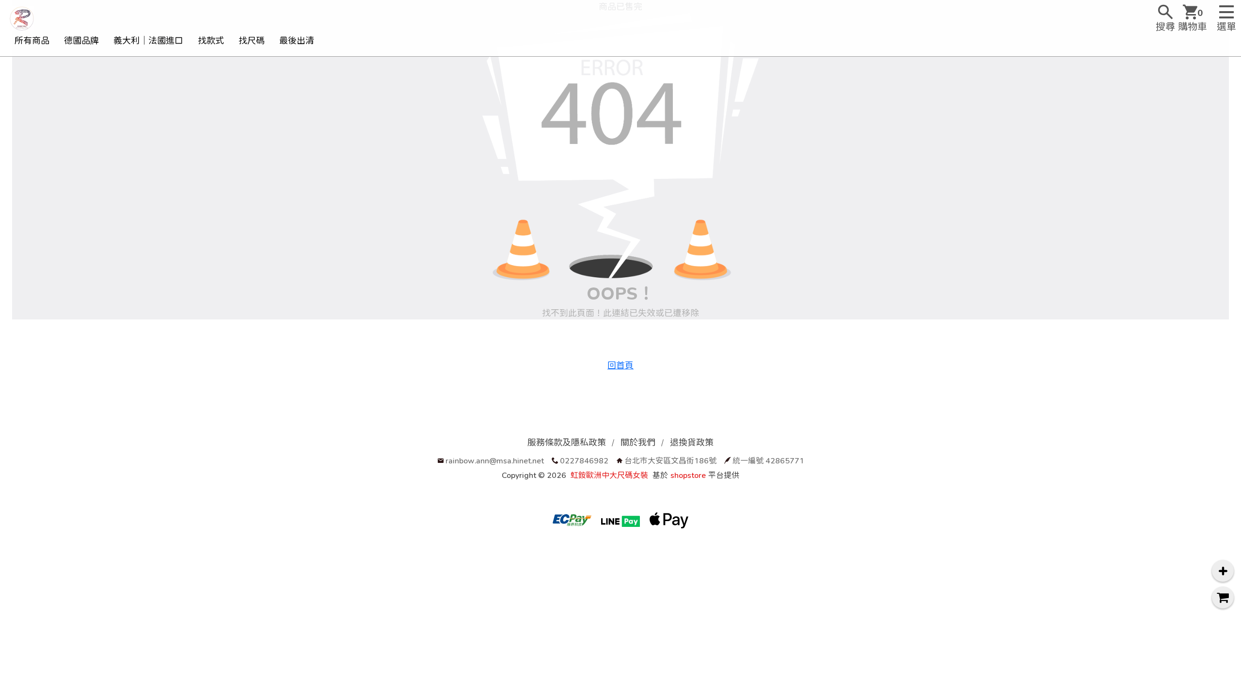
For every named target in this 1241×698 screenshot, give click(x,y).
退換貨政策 (692, 442)
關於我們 (637, 442)
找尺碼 (252, 40)
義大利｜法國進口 (148, 40)
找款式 (211, 40)
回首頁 (620, 365)
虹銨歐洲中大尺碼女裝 (609, 474)
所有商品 (32, 40)
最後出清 (296, 40)
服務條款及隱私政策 (566, 442)
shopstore (688, 474)
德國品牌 (81, 40)
